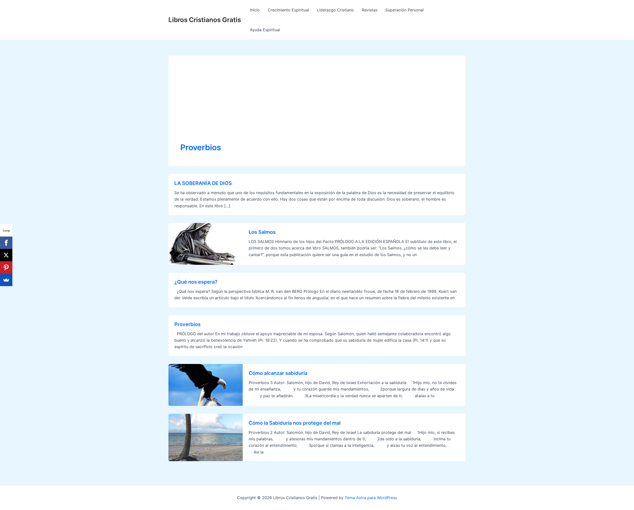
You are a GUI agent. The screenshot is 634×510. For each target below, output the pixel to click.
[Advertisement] (317, 105)
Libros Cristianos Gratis (204, 20)
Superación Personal (404, 9)
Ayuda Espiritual (265, 29)
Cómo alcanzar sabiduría (278, 373)
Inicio (255, 9)
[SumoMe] (6, 280)
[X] (6, 255)
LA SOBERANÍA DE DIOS (203, 183)
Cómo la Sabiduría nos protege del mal (295, 423)
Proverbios (187, 324)
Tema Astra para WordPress (371, 497)
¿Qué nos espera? (195, 282)
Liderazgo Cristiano (335, 9)
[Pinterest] (6, 267)
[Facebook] (6, 243)
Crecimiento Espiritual (288, 9)
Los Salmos (262, 232)
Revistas (369, 9)
